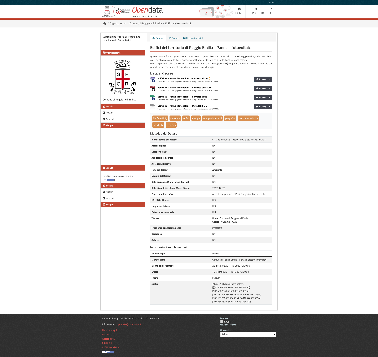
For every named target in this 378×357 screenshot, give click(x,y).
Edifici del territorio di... (179, 23)
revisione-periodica (248, 118)
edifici (186, 118)
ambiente (175, 118)
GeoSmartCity (160, 118)
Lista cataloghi (109, 330)
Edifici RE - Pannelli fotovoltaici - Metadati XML (182, 106)
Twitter (109, 112)
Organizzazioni (118, 23)
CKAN (225, 321)
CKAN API (107, 343)
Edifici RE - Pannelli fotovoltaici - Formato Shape (183, 78)
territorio (171, 125)
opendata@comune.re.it (129, 324)
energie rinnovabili (212, 118)
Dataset (159, 38)
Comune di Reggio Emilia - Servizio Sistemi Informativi (239, 259)
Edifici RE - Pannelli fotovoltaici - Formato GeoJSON (184, 87)
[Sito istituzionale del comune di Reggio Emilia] (116, 11)
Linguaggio (225, 330)
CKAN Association (111, 347)
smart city (158, 125)
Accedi (271, 2)
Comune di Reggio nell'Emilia (145, 23)
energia (196, 118)
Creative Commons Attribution (118, 176)
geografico (230, 118)
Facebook (110, 119)
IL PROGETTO (256, 13)
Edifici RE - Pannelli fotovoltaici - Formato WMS (182, 96)
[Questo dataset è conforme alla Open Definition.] (109, 179)
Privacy (106, 334)
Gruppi (175, 38)
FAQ (271, 13)
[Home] (104, 23)
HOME (239, 13)
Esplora (262, 79)
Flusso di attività (194, 38)
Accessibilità (108, 338)
